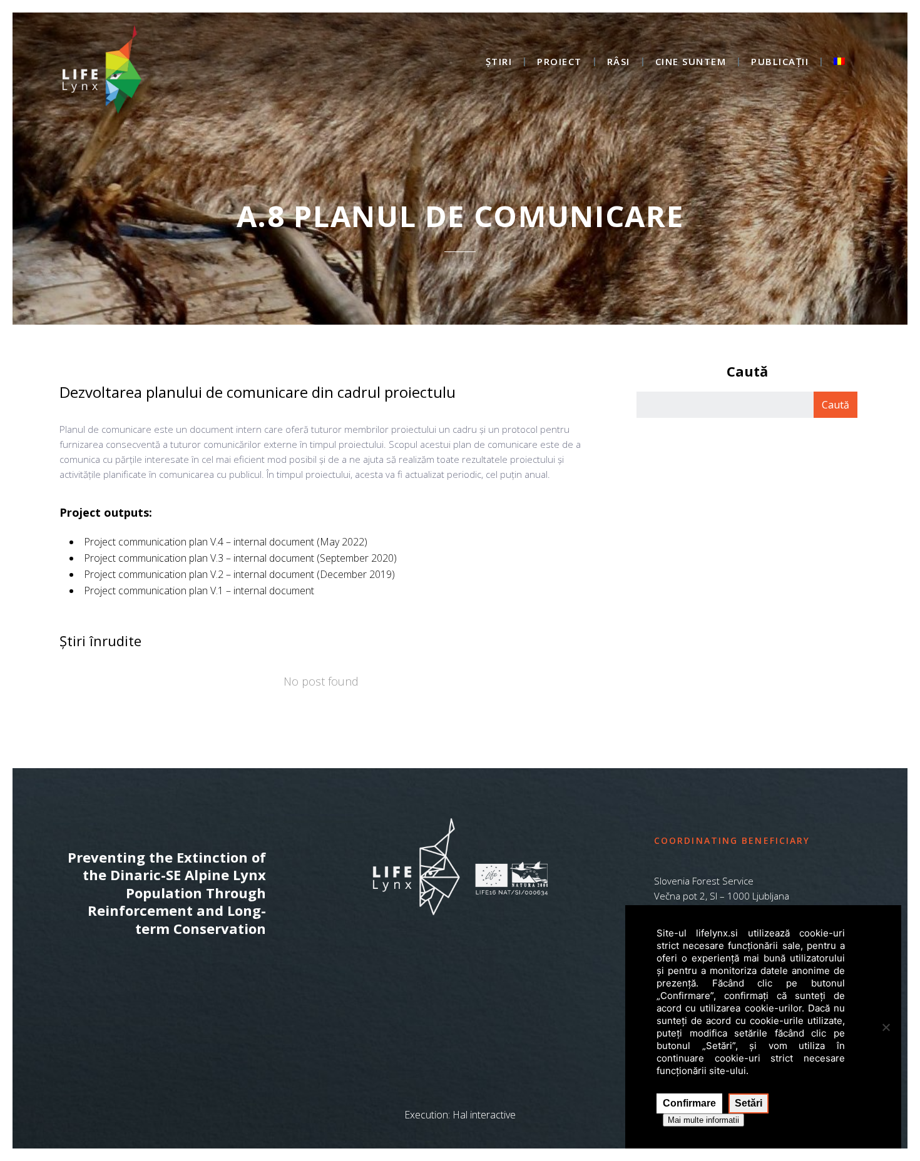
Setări (748, 1103)
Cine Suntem (691, 62)
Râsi (618, 62)
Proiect (559, 62)
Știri (499, 62)
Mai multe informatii (703, 1120)
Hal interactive (484, 1115)
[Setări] (885, 1027)
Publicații (780, 62)
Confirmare (689, 1103)
